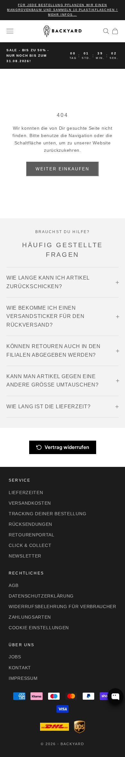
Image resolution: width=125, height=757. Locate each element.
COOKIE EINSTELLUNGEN (39, 627)
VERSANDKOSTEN (30, 503)
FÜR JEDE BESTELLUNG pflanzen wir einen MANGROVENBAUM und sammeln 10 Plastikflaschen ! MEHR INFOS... (62, 10)
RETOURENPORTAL (31, 534)
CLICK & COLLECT (30, 545)
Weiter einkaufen (62, 169)
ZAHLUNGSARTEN (30, 617)
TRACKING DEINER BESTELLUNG (47, 513)
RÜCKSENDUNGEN (30, 524)
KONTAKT (20, 667)
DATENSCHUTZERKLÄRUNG (41, 595)
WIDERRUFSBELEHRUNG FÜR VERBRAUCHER (62, 606)
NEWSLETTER (25, 555)
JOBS (15, 656)
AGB (14, 585)
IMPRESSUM (23, 678)
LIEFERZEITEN (26, 492)
